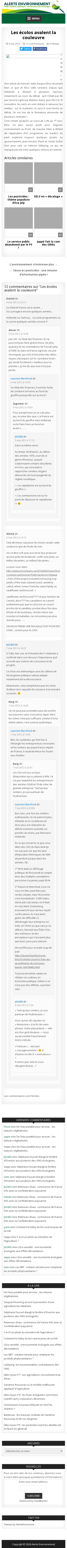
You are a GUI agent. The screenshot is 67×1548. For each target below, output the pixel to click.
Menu (36, 18)
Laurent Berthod (21, 378)
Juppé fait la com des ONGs (48, 243)
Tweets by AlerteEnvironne (19, 1524)
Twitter (27, 48)
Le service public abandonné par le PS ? (18, 245)
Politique (54, 43)
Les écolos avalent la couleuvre (33, 34)
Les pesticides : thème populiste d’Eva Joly (18, 200)
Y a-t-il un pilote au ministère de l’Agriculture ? (29, 1332)
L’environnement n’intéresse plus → (33, 264)
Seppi (7, 1146)
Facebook (41, 48)
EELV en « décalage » (48, 196)
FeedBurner (41, 1500)
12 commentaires (35, 44)
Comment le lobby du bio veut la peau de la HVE (31, 1338)
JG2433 (19, 436)
